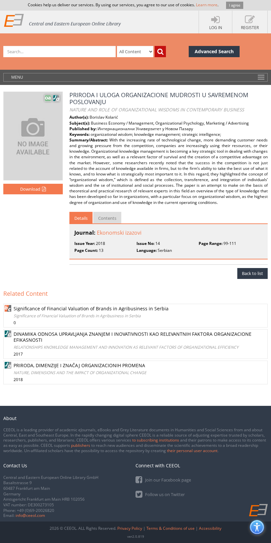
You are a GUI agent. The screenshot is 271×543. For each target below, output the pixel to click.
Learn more (206, 5)
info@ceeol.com (30, 515)
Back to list (252, 273)
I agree (234, 5)
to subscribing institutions (155, 440)
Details (81, 218)
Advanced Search (214, 51)
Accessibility (210, 528)
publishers (80, 445)
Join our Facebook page (167, 480)
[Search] (160, 51)
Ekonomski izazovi (119, 232)
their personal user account (192, 450)
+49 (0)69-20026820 (35, 510)
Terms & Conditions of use (170, 528)
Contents (107, 218)
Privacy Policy (129, 528)
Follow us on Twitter (164, 494)
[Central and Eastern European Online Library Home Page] (62, 20)
